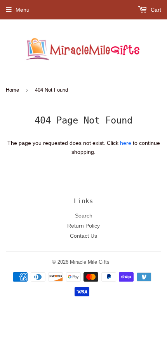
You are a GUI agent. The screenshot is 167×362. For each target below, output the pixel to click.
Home (12, 90)
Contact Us (83, 236)
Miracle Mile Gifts (90, 262)
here (125, 143)
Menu (23, 10)
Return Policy (83, 226)
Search (83, 215)
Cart (155, 10)
